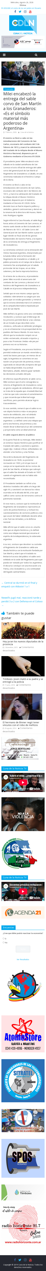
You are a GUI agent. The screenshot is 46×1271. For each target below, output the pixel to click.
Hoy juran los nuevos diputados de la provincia (23, 643)
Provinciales (9, 89)
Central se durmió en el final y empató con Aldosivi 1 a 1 (19, 584)
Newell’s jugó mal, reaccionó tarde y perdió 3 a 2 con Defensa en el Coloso (22, 601)
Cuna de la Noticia (27, 132)
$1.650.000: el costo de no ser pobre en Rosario (21, 8)
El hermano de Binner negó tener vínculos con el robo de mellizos (21, 724)
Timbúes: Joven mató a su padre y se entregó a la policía (23, 680)
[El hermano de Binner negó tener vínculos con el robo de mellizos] (21, 695)
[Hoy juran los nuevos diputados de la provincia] (23, 623)
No (6, 942)
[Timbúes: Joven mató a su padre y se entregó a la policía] (23, 657)
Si (5, 938)
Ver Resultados (23, 959)
